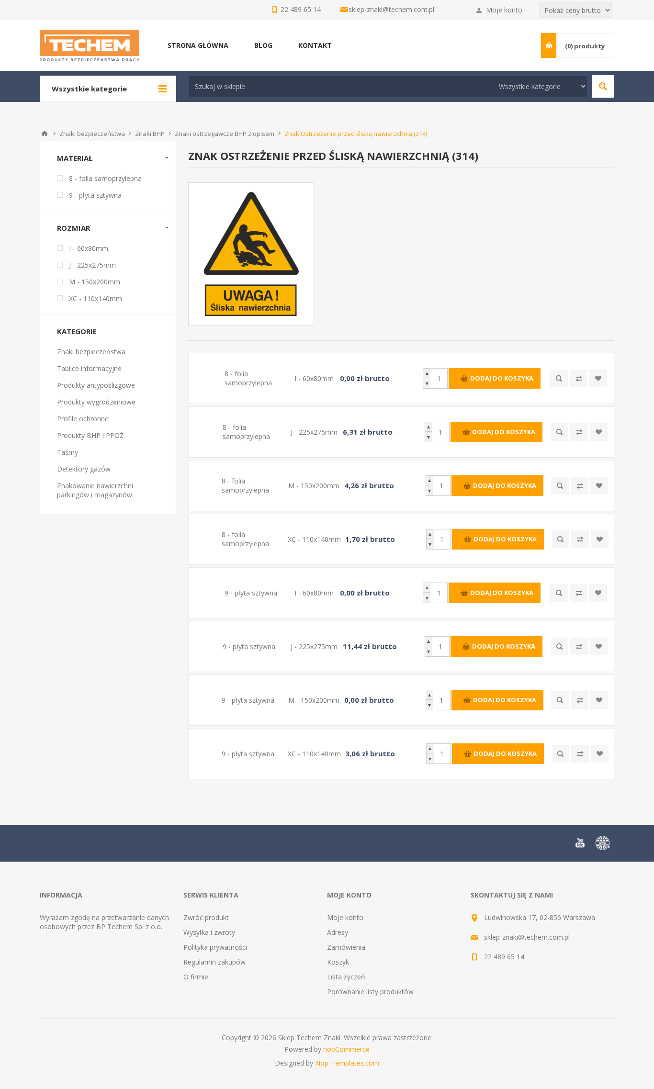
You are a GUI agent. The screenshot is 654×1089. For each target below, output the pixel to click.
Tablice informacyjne (89, 368)
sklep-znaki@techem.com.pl (391, 9)
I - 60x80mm (88, 248)
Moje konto (504, 9)
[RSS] (602, 843)
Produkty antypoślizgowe (96, 385)
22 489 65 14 (504, 956)
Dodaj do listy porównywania (578, 378)
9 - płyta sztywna (95, 195)
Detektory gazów (84, 468)
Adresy (337, 932)
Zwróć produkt (206, 917)
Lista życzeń (346, 976)
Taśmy (67, 452)
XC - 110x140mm (95, 298)
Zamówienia (346, 947)
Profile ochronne (83, 418)
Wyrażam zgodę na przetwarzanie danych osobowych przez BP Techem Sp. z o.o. (104, 922)
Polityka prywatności (215, 947)
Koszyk (338, 961)
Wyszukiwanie (603, 86)
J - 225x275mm (92, 264)
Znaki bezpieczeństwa (91, 351)
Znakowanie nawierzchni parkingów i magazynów (95, 490)
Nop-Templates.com (347, 1062)
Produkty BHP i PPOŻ (90, 435)
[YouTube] (579, 843)
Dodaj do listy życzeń (598, 378)
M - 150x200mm (94, 281)
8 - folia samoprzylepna (105, 178)
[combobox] (340, 86)
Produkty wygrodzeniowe (96, 401)
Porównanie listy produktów (370, 991)
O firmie (195, 976)
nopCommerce (346, 1049)
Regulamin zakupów (214, 961)
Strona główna (44, 133)
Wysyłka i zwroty (209, 932)
